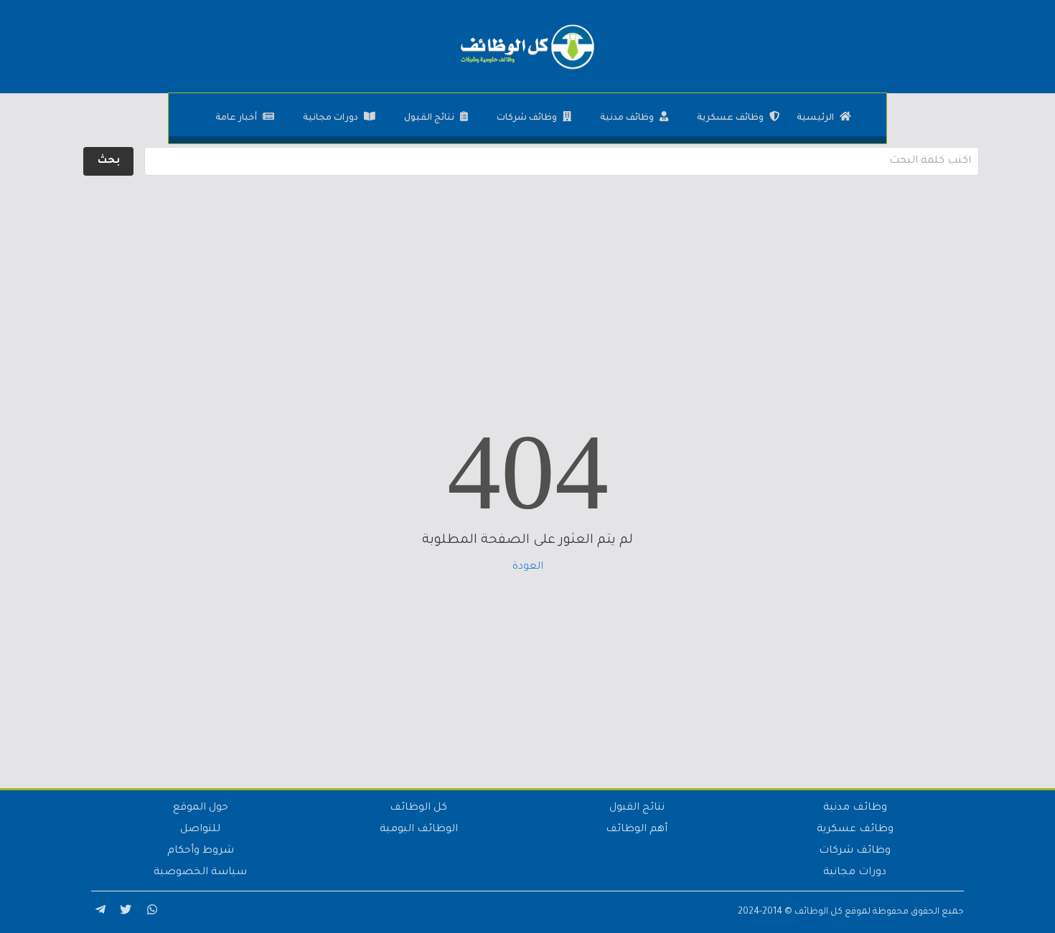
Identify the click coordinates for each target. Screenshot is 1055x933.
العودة (527, 567)
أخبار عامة (236, 118)
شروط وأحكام (200, 851)
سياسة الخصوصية (200, 872)
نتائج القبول (429, 118)
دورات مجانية (330, 118)
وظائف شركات (527, 118)
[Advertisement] (527, 279)
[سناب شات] (150, 912)
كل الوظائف (418, 808)
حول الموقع (200, 808)
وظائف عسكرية (730, 118)
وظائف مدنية (627, 118)
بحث (109, 161)
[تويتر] (124, 912)
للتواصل (200, 829)
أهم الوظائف (636, 829)
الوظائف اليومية (419, 829)
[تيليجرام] (98, 912)
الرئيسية (815, 118)
